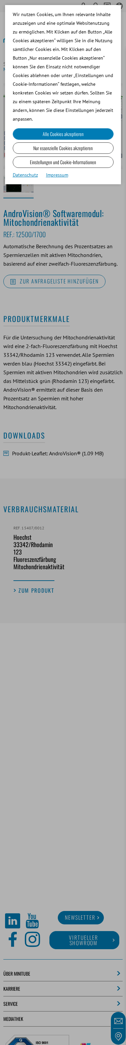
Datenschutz (25, 175)
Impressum (57, 175)
